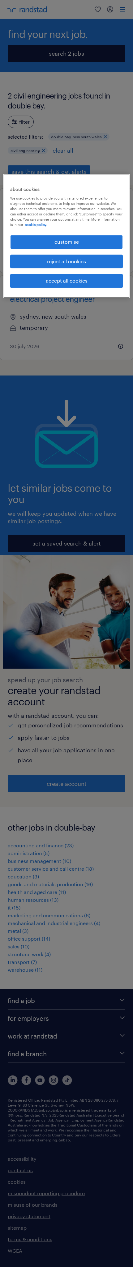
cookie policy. (36, 225)
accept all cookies (67, 280)
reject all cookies (66, 261)
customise (66, 242)
